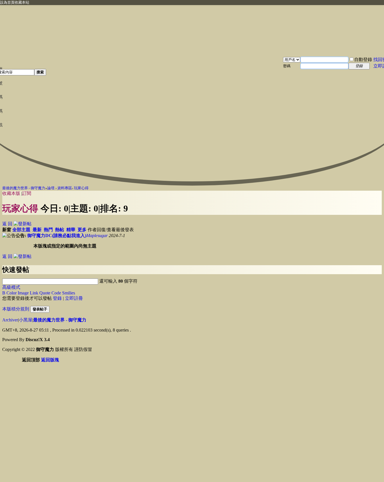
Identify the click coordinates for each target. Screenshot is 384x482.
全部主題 (21, 229)
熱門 (48, 229)
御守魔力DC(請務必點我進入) (56, 235)
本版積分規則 (15, 309)
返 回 (7, 223)
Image (23, 292)
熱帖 (59, 229)
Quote (44, 292)
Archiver (10, 319)
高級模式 (11, 287)
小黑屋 (25, 319)
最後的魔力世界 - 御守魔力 (23, 188)
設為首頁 (7, 2)
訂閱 (26, 193)
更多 (82, 229)
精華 (70, 229)
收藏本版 (11, 193)
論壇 (51, 188)
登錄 (57, 298)
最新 (37, 229)
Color (11, 292)
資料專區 (64, 188)
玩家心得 (81, 188)
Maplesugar (97, 235)
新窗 (6, 229)
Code (56, 292)
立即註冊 (74, 298)
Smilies (68, 292)
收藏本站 (22, 2)
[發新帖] (22, 223)
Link (34, 292)
